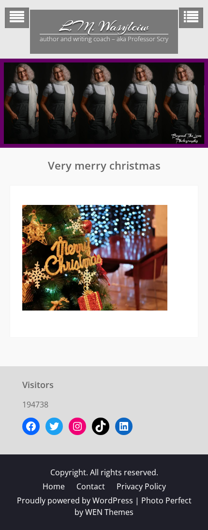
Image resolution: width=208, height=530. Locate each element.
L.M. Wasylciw (104, 26)
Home (54, 486)
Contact (90, 486)
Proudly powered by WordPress (75, 500)
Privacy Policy (141, 486)
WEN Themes (109, 512)
